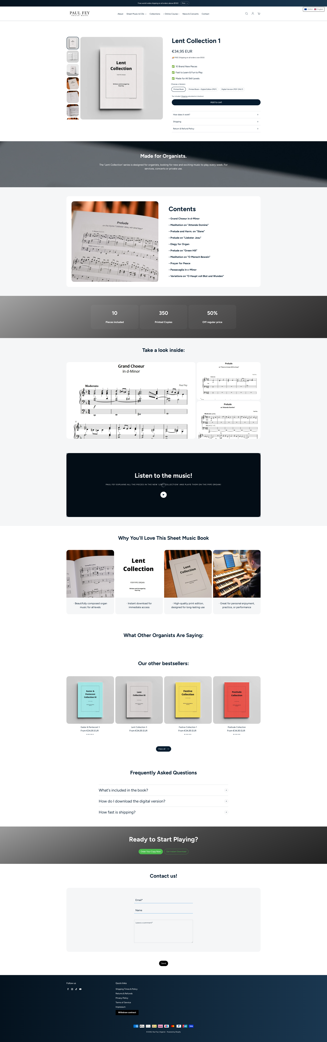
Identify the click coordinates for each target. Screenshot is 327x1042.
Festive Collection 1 (188, 727)
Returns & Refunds (124, 993)
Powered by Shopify (174, 1032)
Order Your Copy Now (151, 851)
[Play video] (163, 495)
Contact (205, 14)
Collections (155, 14)
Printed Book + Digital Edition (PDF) (203, 89)
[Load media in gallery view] (73, 43)
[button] (313, 9)
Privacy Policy (122, 998)
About (120, 14)
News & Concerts (190, 14)
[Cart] (259, 13)
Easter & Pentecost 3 (90, 727)
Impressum (121, 1007)
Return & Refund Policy (183, 128)
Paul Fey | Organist (159, 1032)
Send (163, 963)
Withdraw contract (127, 1012)
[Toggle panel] (226, 790)
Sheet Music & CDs (135, 14)
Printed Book (178, 89)
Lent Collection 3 (139, 727)
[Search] (246, 13)
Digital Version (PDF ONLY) (232, 89)
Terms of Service (123, 1002)
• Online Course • (171, 14)
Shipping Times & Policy (126, 989)
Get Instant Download (176, 851)
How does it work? (181, 114)
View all (161, 749)
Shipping (184, 96)
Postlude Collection (237, 727)
